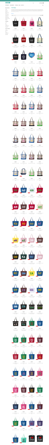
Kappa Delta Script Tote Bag (40, 396)
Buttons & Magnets (7, 12)
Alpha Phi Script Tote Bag (40, 346)
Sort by (12, 15)
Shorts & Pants (6, 26)
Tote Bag (16, 63)
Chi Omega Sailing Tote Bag (15, 113)
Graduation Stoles (7, 15)
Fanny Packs (6, 30)
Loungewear (6, 27)
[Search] (33, 3)
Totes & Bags (6, 10)
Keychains (6, 11)
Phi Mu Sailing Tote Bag (23, 146)
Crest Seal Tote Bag (23, 63)
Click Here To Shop (27, 0)
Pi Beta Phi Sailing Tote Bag (40, 146)
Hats (5, 23)
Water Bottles (6, 34)
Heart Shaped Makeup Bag (32, 63)
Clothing (6, 22)
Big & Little (6, 19)
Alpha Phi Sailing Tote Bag (16, 96)
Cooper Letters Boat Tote (40, 46)
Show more (12, 13)
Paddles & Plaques (7, 17)
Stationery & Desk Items (7, 18)
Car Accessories (6, 14)
